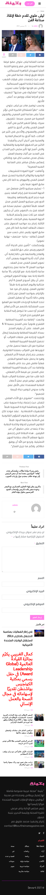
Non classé (40, 846)
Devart (32, 887)
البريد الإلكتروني (35, 591)
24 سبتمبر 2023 (21, 26)
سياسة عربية (24, 866)
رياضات (26, 851)
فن (38, 11)
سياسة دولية (24, 861)
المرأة (42, 866)
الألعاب (41, 861)
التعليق (39, 543)
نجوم (12, 866)
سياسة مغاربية (24, 871)
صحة (12, 846)
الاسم (41, 578)
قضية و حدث (9, 856)
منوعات (11, 861)
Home (42, 11)
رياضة (27, 856)
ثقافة (42, 871)
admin (36, 26)
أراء (42, 851)
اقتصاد (42, 856)
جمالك (27, 846)
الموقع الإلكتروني (34, 604)
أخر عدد (29, 3)
